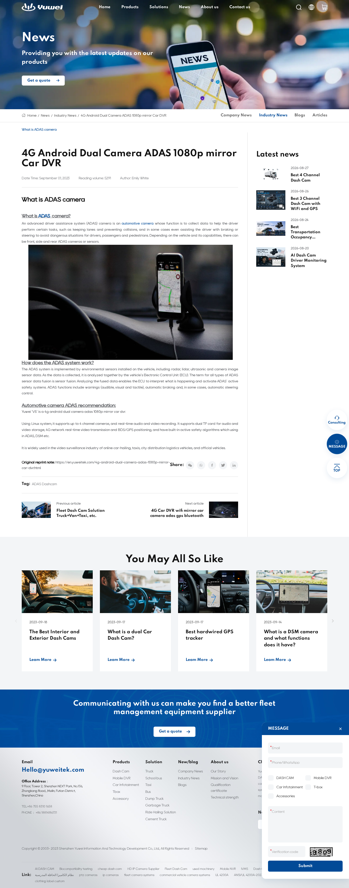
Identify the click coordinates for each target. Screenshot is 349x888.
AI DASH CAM (44, 868)
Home (104, 7)
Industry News (65, 115)
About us (209, 7)
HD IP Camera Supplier (143, 868)
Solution (153, 762)
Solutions (158, 7)
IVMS (244, 868)
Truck (149, 771)
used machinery (203, 868)
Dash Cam (121, 771)
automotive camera (138, 223)
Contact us (239, 7)
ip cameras (111, 874)
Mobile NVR (228, 868)
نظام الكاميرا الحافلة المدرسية (54, 874)
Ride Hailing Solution (160, 812)
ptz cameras (88, 874)
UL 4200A (221, 874)
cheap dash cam (110, 868)
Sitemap (201, 848)
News (184, 7)
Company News (236, 115)
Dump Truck (154, 798)
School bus (153, 778)
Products (129, 7)
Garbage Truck (157, 805)
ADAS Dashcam (44, 483)
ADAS (44, 216)
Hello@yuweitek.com (53, 770)
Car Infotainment (126, 784)
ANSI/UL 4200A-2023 (248, 874)
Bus (148, 791)
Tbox (116, 791)
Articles (319, 115)
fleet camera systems (139, 874)
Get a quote (38, 80)
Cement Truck (156, 818)
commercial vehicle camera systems (185, 874)
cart (324, 7)
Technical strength (225, 797)
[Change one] (321, 852)
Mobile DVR (122, 778)
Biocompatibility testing (76, 868)
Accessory (121, 798)
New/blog (188, 762)
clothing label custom (50, 881)
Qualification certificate (220, 787)
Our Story (218, 771)
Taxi (148, 784)
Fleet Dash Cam (176, 868)
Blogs (300, 115)
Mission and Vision (224, 778)
